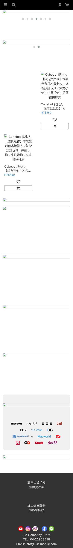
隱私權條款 (36, 510)
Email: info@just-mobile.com (36, 544)
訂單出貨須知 (36, 482)
